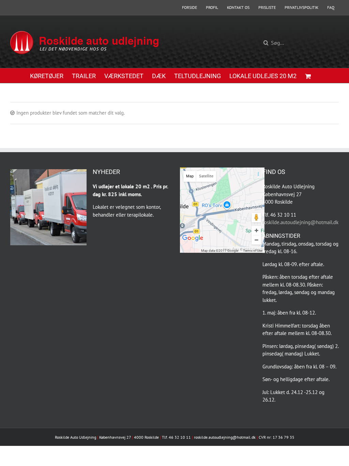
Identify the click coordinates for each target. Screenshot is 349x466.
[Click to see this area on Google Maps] (193, 243)
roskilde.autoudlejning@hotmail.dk (300, 222)
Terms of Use (252, 250)
